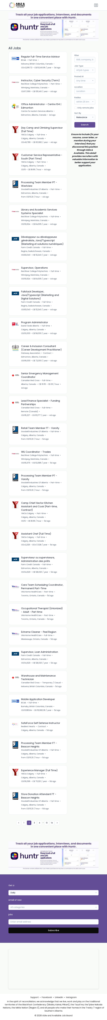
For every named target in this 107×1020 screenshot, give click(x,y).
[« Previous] (18, 823)
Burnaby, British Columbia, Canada (36, 706)
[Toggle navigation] (96, 5)
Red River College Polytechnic (34, 84)
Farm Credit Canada (30, 247)
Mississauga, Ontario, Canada (34, 639)
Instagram (71, 997)
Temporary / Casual (51, 682)
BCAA (23, 60)
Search (85, 124)
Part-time (55, 84)
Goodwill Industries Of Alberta (34, 189)
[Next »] (57, 823)
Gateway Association (30, 353)
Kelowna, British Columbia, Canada (37, 64)
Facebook (47, 997)
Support (34, 997)
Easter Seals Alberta (30, 325)
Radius (77, 97)
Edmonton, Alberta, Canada (33, 115)
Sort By (77, 113)
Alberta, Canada (28, 384)
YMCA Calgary (27, 134)
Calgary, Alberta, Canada (32, 138)
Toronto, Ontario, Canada (32, 595)
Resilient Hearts (28, 726)
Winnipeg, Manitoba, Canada (34, 87)
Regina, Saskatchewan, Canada (35, 251)
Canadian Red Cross (30, 380)
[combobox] (84, 70)
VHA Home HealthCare (31, 591)
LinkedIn (59, 997)
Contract (47, 353)
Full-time (33, 60)
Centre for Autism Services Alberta (37, 111)
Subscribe (53, 930)
